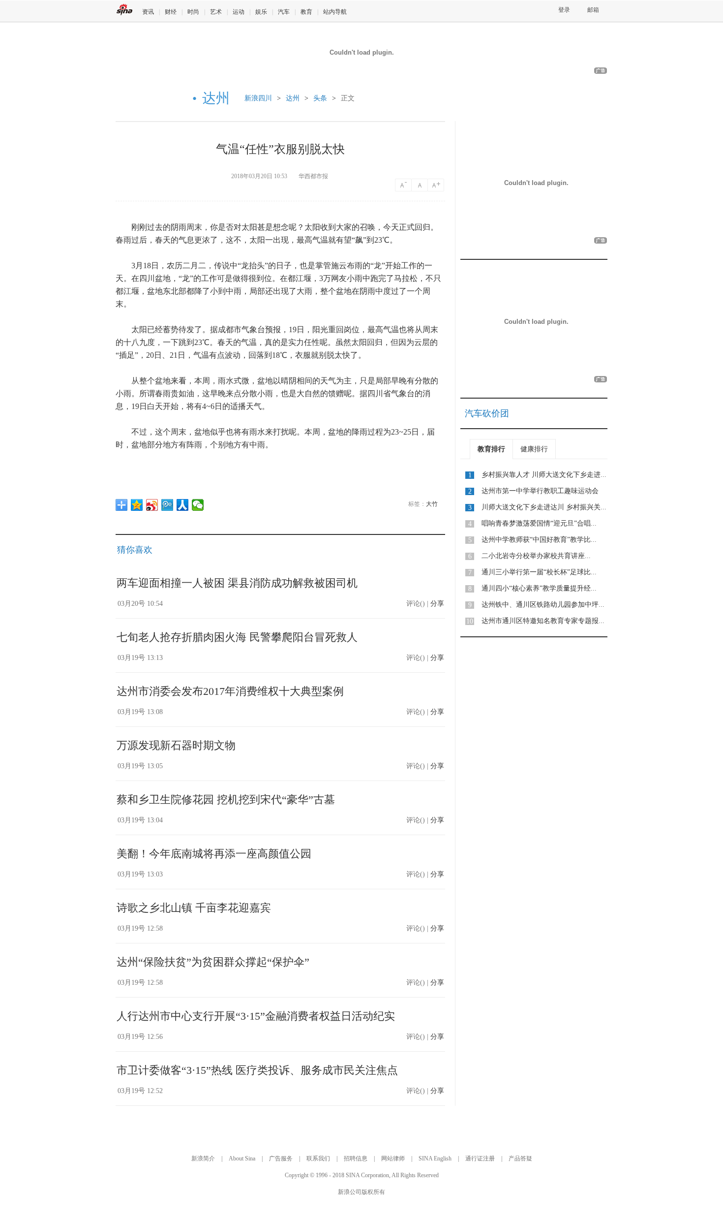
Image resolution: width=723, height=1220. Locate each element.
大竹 (432, 504)
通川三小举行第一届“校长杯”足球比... (539, 572)
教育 (306, 11)
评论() (415, 603)
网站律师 (393, 1158)
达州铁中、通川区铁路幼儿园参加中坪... (543, 604)
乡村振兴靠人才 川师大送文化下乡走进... (544, 474)
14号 (403, 185)
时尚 (193, 11)
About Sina (242, 1158)
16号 (420, 185)
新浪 (124, 9)
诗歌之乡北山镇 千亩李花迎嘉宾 (194, 908)
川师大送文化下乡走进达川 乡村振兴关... (544, 507)
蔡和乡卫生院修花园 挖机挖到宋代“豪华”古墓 (226, 799)
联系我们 (318, 1158)
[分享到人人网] (183, 505)
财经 (171, 11)
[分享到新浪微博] (152, 505)
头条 (320, 98)
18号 (436, 185)
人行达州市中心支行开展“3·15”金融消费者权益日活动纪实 (256, 1016)
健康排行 (534, 449)
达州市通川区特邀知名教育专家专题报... (543, 621)
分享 (437, 603)
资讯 (148, 11)
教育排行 (491, 449)
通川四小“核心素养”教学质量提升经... (539, 588)
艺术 (216, 11)
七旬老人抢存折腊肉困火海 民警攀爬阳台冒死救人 (237, 637)
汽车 (284, 11)
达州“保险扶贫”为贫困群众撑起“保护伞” (213, 962)
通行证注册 (480, 1158)
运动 (238, 11)
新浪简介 (203, 1158)
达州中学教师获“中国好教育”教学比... (539, 539)
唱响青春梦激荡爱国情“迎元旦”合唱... (539, 523)
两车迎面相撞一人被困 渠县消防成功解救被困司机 (237, 583)
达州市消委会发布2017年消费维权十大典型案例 (230, 691)
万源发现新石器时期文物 (176, 745)
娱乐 (261, 11)
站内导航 (335, 11)
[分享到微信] (198, 505)
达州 (293, 98)
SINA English (435, 1158)
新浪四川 (258, 98)
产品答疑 (520, 1158)
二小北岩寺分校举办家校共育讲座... (536, 556)
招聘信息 (355, 1158)
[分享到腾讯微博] (167, 505)
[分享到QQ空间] (137, 505)
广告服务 (281, 1158)
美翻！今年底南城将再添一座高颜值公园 (214, 853)
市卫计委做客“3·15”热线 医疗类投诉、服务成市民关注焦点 (257, 1070)
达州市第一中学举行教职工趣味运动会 (540, 491)
